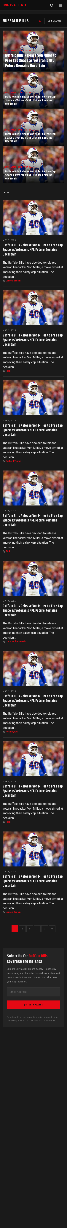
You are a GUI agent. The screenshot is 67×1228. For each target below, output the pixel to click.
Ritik (8, 371)
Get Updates (35, 1005)
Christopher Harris (16, 641)
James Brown (13, 280)
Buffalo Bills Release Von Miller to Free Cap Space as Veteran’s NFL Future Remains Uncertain (33, 250)
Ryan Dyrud (11, 731)
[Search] (51, 5)
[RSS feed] (39, 21)
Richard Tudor (13, 461)
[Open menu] (60, 5)
